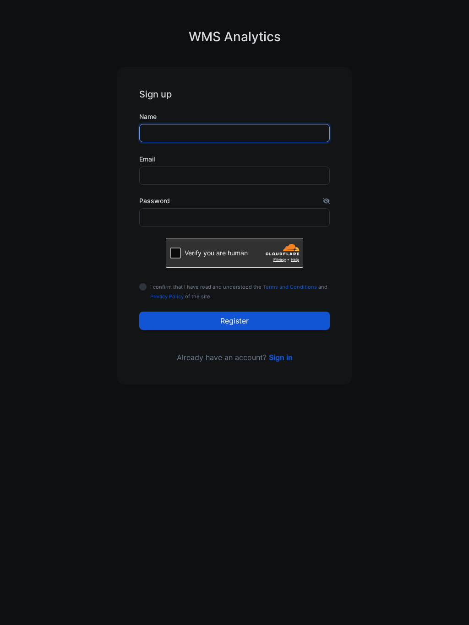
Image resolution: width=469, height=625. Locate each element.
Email (147, 159)
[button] (326, 200)
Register (234, 320)
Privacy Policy (167, 296)
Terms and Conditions (290, 287)
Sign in (281, 357)
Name (148, 116)
